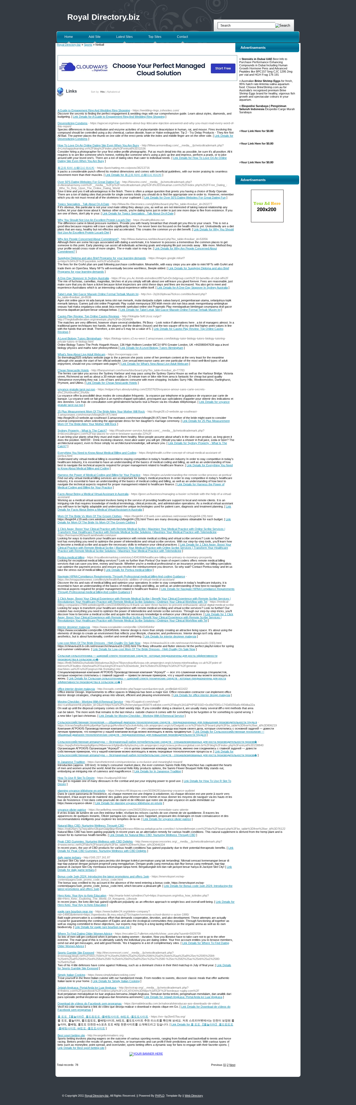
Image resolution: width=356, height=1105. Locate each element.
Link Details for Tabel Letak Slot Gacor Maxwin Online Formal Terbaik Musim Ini (170, 309)
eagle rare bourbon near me (75, 911)
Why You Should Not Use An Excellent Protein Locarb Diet (94, 220)
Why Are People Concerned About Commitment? (88, 239)
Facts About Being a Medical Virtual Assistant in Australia (93, 493)
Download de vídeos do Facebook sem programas (90, 1003)
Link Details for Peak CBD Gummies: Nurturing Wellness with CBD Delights (146, 849)
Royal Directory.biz (103, 17)
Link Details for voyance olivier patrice (167, 819)
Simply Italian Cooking (71, 974)
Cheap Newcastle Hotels (73, 370)
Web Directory (194, 1095)
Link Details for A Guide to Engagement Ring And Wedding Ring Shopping (119, 116)
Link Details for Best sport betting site (81, 1047)
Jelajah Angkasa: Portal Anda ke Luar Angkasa (87, 987)
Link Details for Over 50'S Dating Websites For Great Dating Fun (185, 197)
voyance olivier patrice (72, 809)
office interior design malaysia (76, 688)
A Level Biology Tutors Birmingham (79, 338)
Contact (182, 37)
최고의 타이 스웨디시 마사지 (76, 167)
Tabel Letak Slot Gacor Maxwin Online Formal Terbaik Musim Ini (98, 294)
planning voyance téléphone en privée (81, 790)
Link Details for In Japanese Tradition (157, 771)
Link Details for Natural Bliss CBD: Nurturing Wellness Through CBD (152, 835)
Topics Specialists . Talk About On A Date (83, 204)
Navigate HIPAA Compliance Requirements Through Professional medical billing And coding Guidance (121, 576)
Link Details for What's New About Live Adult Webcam (154, 363)
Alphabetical (113, 92)
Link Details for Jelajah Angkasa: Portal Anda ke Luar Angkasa (183, 997)
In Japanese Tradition (71, 761)
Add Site (95, 37)
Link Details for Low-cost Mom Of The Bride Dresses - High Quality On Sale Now (144, 649)
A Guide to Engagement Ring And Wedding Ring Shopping (94, 110)
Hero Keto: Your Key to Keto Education (82, 895)
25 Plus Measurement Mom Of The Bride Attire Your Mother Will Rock (101, 411)
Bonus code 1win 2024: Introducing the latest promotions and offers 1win (103, 876)
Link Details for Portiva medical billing (129, 569)
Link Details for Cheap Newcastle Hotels (111, 382)
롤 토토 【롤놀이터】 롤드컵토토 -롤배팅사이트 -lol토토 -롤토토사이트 (103, 1016)
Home (68, 37)
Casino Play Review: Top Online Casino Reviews (88, 316)
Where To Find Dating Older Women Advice (85, 933)
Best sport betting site (71, 1035)
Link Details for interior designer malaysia (170, 636)
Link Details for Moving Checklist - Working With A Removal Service (141, 715)
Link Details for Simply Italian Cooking (116, 981)
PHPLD (159, 1095)
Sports (88, 44)
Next (232, 1064)
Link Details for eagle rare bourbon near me (102, 927)
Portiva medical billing (71, 557)
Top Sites (154, 37)
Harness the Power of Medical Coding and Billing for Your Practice (99, 474)
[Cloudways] (147, 80)
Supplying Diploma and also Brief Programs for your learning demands (102, 258)
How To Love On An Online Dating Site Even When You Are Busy (98, 145)
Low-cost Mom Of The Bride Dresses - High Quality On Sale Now (99, 642)
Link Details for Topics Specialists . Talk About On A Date (138, 213)
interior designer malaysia (74, 627)
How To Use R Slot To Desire (76, 777)
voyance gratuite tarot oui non (76, 389)
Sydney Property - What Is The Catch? (82, 430)
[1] (224, 1064)
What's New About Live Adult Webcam (81, 354)
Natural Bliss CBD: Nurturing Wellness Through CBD (91, 825)
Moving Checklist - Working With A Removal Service (90, 701)
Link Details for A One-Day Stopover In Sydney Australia (192, 287)
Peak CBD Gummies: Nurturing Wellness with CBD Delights (95, 841)
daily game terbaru (69, 857)
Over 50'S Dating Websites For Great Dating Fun (89, 181)
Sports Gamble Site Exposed (76, 952)
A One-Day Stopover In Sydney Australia (83, 278)
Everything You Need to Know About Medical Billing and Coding (97, 452)
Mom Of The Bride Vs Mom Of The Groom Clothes (90, 516)
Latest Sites (124, 37)
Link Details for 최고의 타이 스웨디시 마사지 (133, 174)
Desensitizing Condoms (73, 123)
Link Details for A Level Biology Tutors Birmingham (151, 347)
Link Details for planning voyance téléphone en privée (128, 803)
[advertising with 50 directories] (146, 1053)
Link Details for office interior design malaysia (201, 695)
